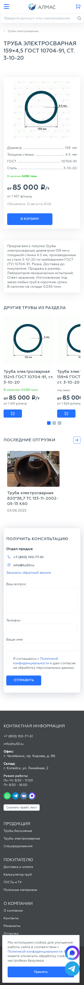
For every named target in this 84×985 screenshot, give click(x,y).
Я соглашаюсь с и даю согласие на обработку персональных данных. (44, 663)
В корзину (30, 219)
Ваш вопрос (16, 584)
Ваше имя (14, 639)
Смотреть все (76, 440)
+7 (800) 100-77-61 (28, 557)
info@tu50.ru (23, 565)
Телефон (13, 620)
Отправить (24, 680)
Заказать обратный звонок (28, 573)
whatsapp (7, 795)
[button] (49, 423)
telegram (15, 795)
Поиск (79, 18)
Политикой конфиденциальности (35, 951)
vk (23, 795)
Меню (6, 6)
